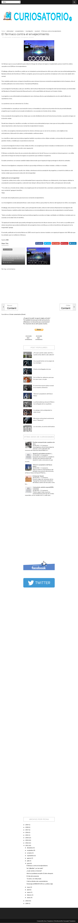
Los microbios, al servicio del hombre (44, 426)
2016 (27, 832)
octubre (29, 853)
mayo (28, 887)
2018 (27, 827)
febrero (29, 895)
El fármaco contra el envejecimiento (34, 259)
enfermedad (10, 31)
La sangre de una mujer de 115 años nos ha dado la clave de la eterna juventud (13, 258)
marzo (29, 892)
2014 (27, 837)
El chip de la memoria (33, 876)
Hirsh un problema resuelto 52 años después (40, 873)
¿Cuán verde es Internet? (34, 871)
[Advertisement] (31, 528)
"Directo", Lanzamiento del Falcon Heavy (42, 465)
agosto (29, 858)
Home (3, 31)
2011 (27, 845)
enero (29, 897)
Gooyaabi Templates (69, 921)
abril (28, 889)
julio (28, 861)
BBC (7, 240)
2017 (27, 830)
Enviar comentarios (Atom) (17, 314)
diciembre (30, 848)
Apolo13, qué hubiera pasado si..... (43, 453)
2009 (27, 903)
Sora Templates (48, 921)
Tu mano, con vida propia (34, 878)
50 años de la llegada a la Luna (42, 369)
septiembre (30, 855)
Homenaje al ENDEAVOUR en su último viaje (40, 884)
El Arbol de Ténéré (38, 476)
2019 (27, 824)
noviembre (30, 850)
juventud (37, 31)
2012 (27, 843)
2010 (27, 901)
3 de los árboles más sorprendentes (37, 881)
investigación (29, 31)
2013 (27, 840)
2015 (27, 835)
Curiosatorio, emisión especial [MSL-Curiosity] (43, 488)
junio (28, 863)
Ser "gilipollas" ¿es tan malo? (35, 868)
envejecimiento (19, 31)
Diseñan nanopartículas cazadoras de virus (44, 443)
